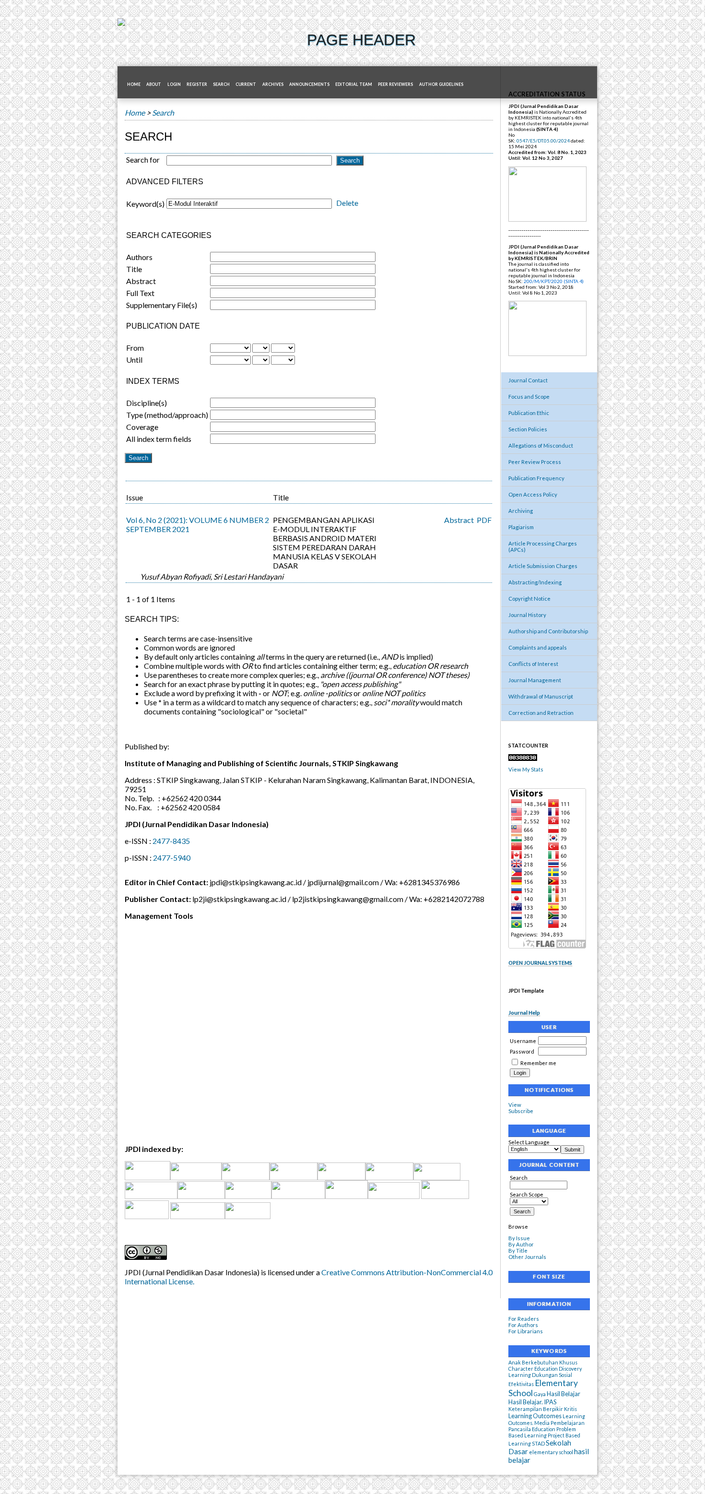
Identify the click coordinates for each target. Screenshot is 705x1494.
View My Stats (525, 769)
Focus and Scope (529, 396)
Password (522, 1051)
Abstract (141, 280)
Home (134, 84)
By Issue (519, 1238)
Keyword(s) (145, 203)
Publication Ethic (528, 413)
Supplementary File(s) (161, 304)
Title (134, 268)
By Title (518, 1250)
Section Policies (527, 429)
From (135, 347)
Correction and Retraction (541, 713)
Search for (143, 159)
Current (245, 84)
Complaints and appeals (537, 647)
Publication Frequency (536, 478)
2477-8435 (171, 840)
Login (174, 84)
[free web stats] (522, 759)
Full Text (140, 292)
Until (134, 359)
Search (221, 84)
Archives (272, 84)
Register (197, 84)
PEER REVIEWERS (395, 84)
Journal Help (524, 1012)
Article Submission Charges (542, 566)
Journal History (527, 615)
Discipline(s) (146, 402)
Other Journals (527, 1257)
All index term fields (158, 438)
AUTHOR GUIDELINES (441, 84)
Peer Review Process (534, 462)
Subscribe (520, 1111)
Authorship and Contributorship (548, 631)
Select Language (529, 1142)
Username (523, 1041)
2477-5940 (171, 857)
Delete (347, 202)
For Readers (523, 1319)
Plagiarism (521, 527)
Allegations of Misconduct (540, 445)
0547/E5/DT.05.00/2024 (543, 140)
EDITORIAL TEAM (353, 84)
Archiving (520, 511)
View (514, 1105)
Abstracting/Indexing (535, 582)
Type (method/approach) (167, 414)
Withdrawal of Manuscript (540, 696)
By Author (521, 1244)
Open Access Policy (532, 494)
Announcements (309, 84)
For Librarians (525, 1331)
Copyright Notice (529, 598)
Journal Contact (528, 380)
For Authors (523, 1325)
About (153, 84)
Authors (139, 256)
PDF (484, 519)
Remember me (538, 1063)
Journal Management (534, 680)
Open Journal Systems (540, 963)
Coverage (142, 426)
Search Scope (526, 1194)
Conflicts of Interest (533, 664)
